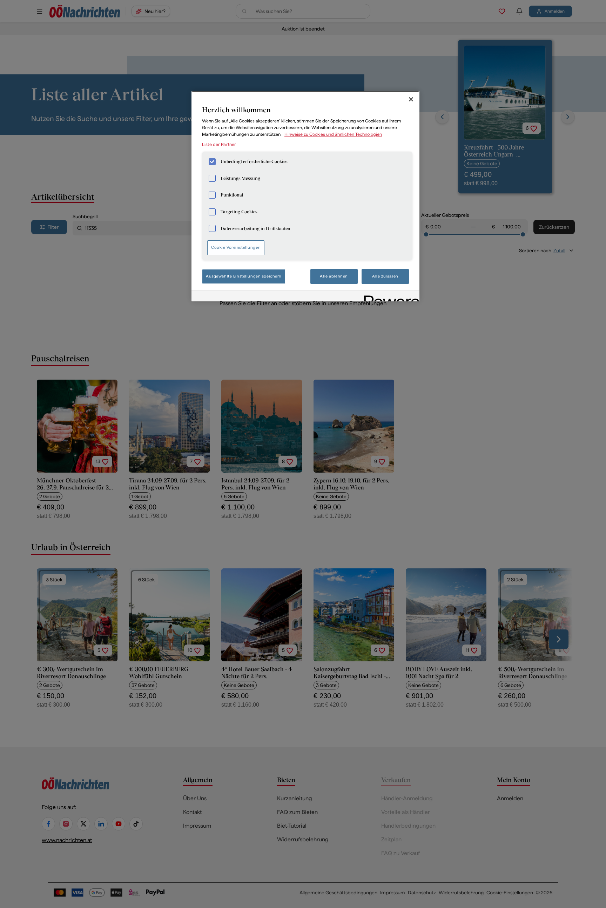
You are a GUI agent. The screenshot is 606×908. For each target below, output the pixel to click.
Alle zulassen (385, 276)
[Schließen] (411, 99)
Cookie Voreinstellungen (236, 247)
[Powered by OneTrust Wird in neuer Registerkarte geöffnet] (389, 297)
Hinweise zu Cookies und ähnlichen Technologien (333, 134)
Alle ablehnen (334, 276)
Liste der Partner (219, 144)
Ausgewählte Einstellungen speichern (244, 276)
